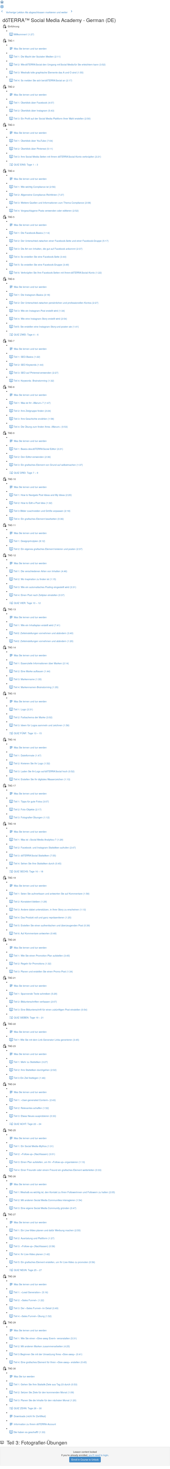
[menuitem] (2, 7)
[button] (2, 3)
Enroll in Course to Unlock (85, 1459)
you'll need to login (98, 1455)
